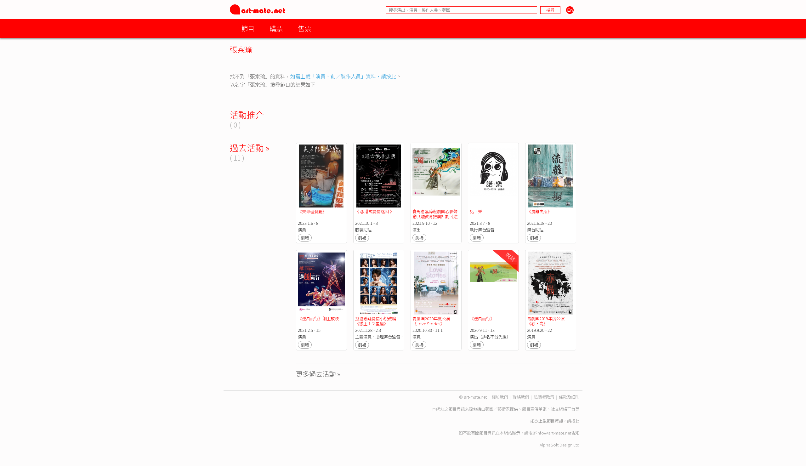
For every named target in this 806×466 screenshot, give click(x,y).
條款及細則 (569, 397)
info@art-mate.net (553, 433)
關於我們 (499, 397)
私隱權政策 (544, 397)
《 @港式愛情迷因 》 (374, 211)
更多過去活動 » (318, 373)
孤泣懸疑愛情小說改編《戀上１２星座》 (375, 321)
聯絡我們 (521, 397)
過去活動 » (250, 147)
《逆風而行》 (482, 318)
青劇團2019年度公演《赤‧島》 (546, 321)
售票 (304, 28)
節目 (247, 28)
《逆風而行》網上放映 (318, 318)
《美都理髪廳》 (312, 211)
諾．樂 (476, 211)
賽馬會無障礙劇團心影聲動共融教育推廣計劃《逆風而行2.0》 (434, 216)
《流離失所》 (539, 211)
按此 (575, 421)
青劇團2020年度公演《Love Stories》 (431, 321)
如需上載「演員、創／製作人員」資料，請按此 (343, 76)
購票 (276, 28)
